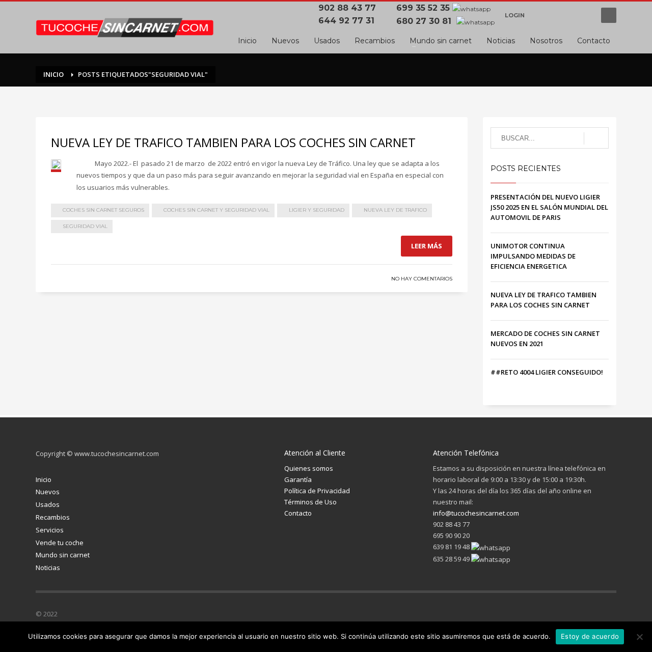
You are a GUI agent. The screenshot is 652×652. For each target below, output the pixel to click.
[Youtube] (583, 15)
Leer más (426, 245)
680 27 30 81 (425, 21)
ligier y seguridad (316, 210)
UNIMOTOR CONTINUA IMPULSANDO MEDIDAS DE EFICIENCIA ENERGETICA (533, 256)
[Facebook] (542, 15)
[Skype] (608, 615)
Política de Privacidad (317, 490)
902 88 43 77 (349, 8)
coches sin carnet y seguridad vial (216, 210)
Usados (48, 504)
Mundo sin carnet (63, 554)
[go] (596, 138)
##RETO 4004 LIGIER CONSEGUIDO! (547, 372)
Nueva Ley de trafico (395, 210)
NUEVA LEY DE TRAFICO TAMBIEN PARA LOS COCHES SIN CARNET (233, 142)
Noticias (48, 567)
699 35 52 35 (423, 8)
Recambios (53, 517)
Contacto (298, 513)
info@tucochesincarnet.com (476, 513)
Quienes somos (308, 468)
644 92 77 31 (348, 20)
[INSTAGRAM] (562, 15)
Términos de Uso (310, 501)
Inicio (43, 479)
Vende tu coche (60, 542)
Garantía (298, 479)
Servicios (50, 529)
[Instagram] (568, 615)
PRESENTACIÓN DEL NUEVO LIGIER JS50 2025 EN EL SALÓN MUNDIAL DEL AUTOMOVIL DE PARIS (549, 207)
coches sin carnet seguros (103, 210)
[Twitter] (547, 615)
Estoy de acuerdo (590, 636)
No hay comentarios (421, 278)
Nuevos (48, 491)
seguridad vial (85, 226)
